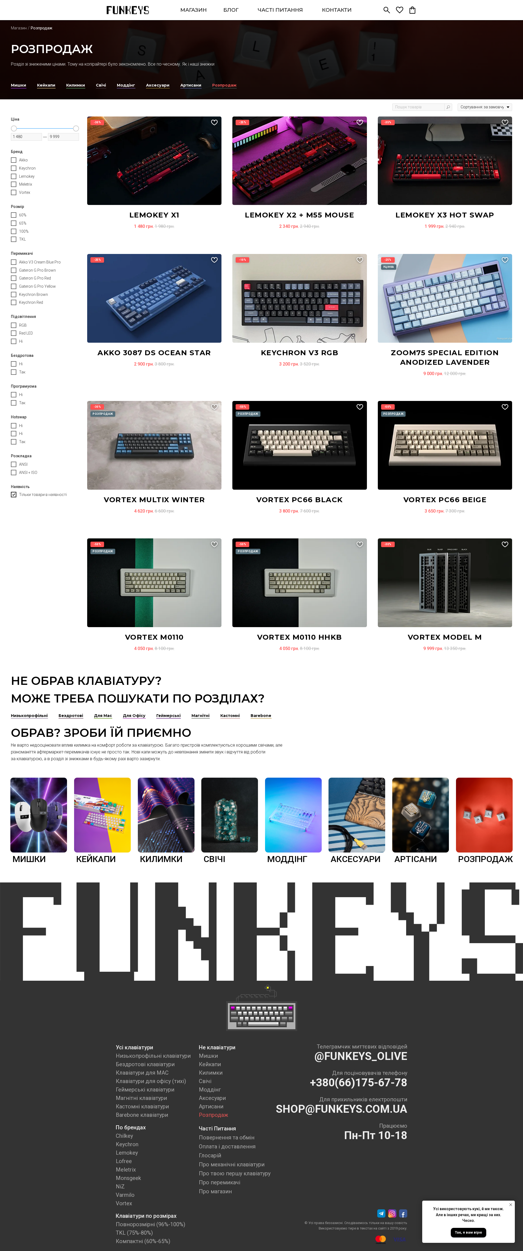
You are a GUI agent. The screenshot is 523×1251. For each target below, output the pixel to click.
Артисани (211, 1106)
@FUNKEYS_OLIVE (360, 1056)
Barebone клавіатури (142, 1115)
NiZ (120, 1186)
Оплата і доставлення (227, 1146)
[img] (127, 10)
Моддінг (210, 1089)
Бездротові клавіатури (145, 1064)
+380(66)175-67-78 (358, 1082)
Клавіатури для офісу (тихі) (151, 1081)
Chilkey (124, 1136)
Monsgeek (128, 1178)
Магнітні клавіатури (141, 1098)
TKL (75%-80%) (134, 1232)
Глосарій (210, 1155)
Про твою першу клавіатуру (234, 1173)
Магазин (19, 28)
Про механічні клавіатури (231, 1164)
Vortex (124, 1203)
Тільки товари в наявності (43, 494)
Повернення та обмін (226, 1137)
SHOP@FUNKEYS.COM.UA (341, 1109)
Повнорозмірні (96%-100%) (150, 1224)
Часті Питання (217, 1128)
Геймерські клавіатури (145, 1089)
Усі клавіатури (134, 1047)
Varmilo (125, 1195)
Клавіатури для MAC (142, 1072)
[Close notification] (510, 1204)
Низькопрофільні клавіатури (153, 1056)
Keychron (127, 1144)
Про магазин (215, 1191)
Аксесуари (212, 1098)
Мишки (208, 1056)
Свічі (205, 1081)
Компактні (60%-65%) (143, 1241)
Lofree (124, 1161)
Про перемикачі (219, 1182)
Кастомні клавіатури (142, 1106)
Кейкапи (210, 1064)
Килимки (211, 1072)
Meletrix (126, 1169)
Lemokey (127, 1152)
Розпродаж (213, 1115)
